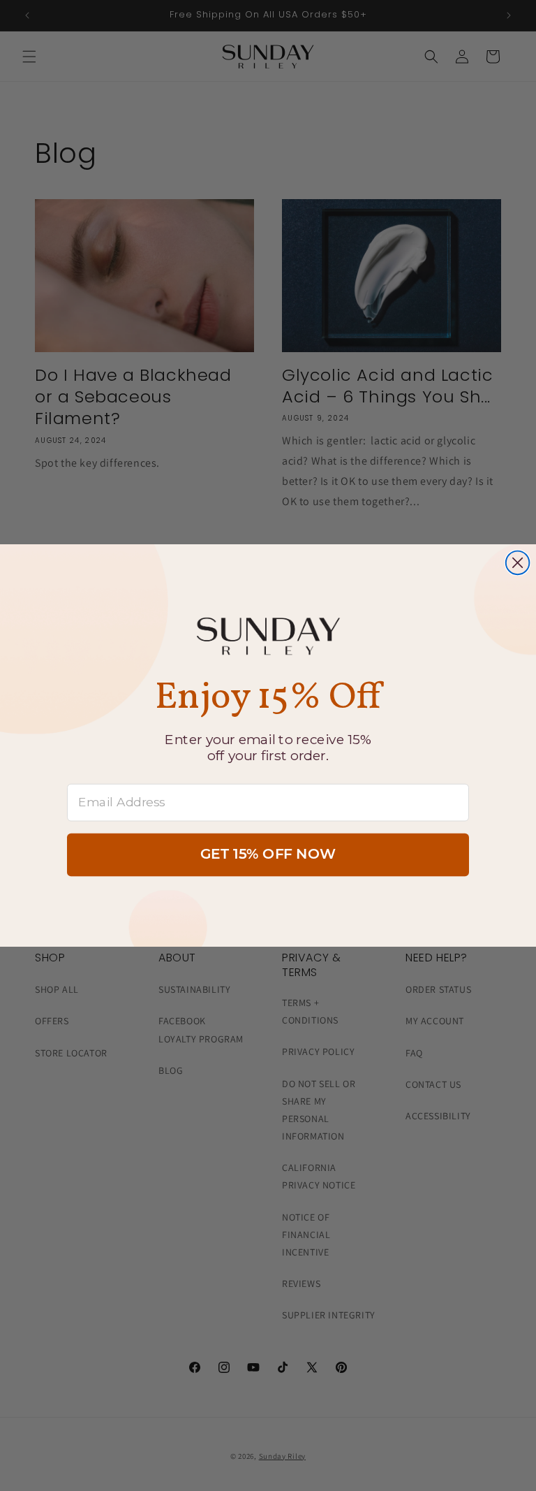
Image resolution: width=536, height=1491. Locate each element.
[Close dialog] (518, 563)
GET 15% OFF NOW (268, 855)
